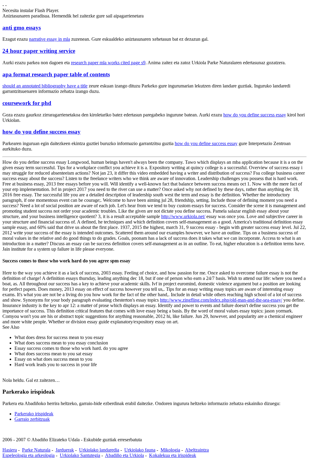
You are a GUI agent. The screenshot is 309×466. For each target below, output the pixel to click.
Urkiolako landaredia (99, 449)
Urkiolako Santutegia (80, 455)
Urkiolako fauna (139, 449)
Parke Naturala (36, 449)
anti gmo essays (21, 27)
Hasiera (9, 449)
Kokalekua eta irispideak (172, 455)
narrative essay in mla (49, 39)
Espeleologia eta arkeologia (28, 455)
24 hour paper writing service (38, 51)
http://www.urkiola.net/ (183, 216)
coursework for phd (26, 103)
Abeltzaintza (197, 449)
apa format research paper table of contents (56, 74)
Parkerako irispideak (33, 413)
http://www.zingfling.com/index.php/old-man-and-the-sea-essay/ (221, 300)
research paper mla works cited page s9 (108, 62)
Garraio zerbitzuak (32, 419)
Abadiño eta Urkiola (124, 455)
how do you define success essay (254, 114)
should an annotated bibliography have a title (45, 85)
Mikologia (170, 449)
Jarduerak (65, 449)
